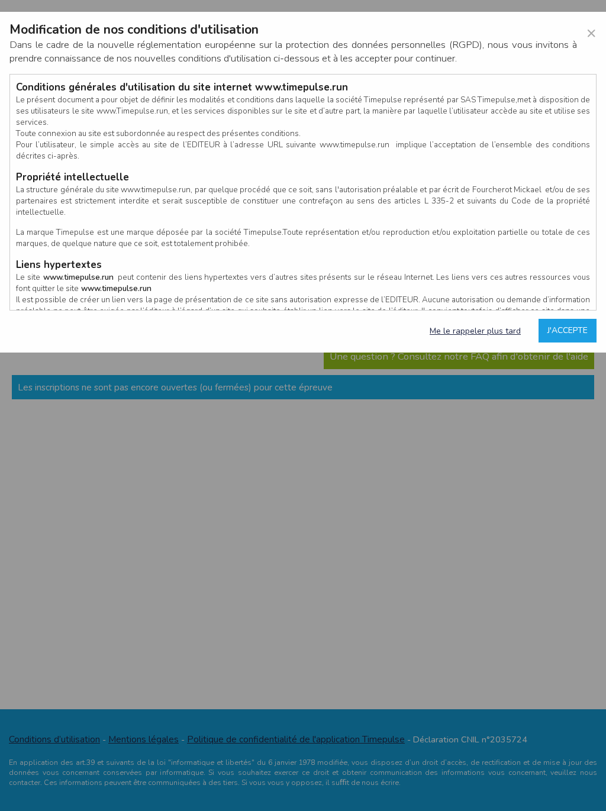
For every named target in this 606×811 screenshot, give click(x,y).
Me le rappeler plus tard (475, 331)
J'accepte (567, 330)
